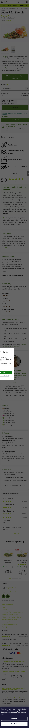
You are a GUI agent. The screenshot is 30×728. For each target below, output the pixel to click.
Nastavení (14, 718)
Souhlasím (14, 724)
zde (2, 714)
